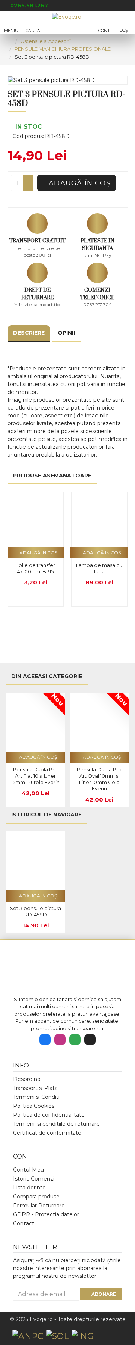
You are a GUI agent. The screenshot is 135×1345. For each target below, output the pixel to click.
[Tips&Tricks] (90, 1039)
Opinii (66, 332)
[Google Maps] (75, 1039)
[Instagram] (60, 1039)
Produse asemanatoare (52, 475)
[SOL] (57, 1336)
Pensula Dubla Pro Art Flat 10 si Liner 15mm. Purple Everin (35, 775)
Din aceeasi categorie (46, 676)
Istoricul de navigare (46, 814)
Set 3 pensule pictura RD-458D (35, 911)
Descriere (29, 332)
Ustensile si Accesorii (46, 41)
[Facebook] (45, 1039)
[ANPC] (27, 1336)
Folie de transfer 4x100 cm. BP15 (35, 568)
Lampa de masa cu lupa (99, 568)
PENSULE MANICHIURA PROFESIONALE (63, 49)
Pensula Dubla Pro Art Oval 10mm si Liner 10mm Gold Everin (99, 778)
